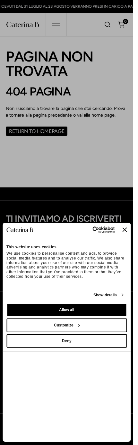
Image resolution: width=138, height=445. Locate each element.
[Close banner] (124, 229)
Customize (63, 325)
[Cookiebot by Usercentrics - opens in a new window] (87, 230)
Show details (105, 295)
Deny (67, 341)
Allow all (66, 310)
